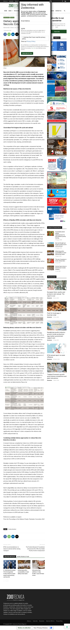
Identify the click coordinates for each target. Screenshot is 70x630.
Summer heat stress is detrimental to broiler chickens (60, 268)
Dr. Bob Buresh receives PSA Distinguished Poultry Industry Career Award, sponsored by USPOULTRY (9, 574)
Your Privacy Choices (40, 628)
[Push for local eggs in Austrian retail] (57, 306)
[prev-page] (4, 580)
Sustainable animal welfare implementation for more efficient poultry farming (60, 235)
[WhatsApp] (9, 34)
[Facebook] (62, 1)
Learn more (33, 48)
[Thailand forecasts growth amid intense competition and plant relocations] (57, 367)
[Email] (17, 34)
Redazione (49, 298)
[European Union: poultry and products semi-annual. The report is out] (57, 285)
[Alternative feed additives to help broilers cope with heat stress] (38, 564)
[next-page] (7, 580)
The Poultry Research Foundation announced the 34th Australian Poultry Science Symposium (35, 548)
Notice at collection (24, 628)
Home (5, 10)
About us (5, 1)
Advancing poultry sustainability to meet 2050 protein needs (23, 572)
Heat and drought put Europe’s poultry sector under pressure (60, 244)
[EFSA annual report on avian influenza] (57, 348)
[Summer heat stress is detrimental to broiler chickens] (50, 268)
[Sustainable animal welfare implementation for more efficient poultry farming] (50, 233)
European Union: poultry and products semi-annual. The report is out (56, 294)
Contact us (58, 10)
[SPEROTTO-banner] (57, 121)
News (10, 10)
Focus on (16, 10)
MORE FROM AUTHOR (23, 556)
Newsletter (17, 1)
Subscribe (11, 1)
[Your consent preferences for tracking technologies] (67, 627)
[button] (64, 11)
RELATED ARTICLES (9, 556)
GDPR (23, 28)
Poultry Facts (11, 15)
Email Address (25, 21)
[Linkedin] (65, 1)
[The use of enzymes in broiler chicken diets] (50, 261)
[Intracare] (57, 222)
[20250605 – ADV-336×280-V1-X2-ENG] (57, 188)
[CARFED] (57, 205)
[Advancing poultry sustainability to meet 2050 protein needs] (24, 564)
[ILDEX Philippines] (57, 104)
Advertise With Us (50, 621)
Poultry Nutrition (12, 529)
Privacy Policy (59, 621)
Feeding (17, 15)
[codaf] (57, 197)
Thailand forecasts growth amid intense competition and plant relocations (56, 376)
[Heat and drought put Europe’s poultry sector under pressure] (50, 244)
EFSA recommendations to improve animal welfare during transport (11, 548)
